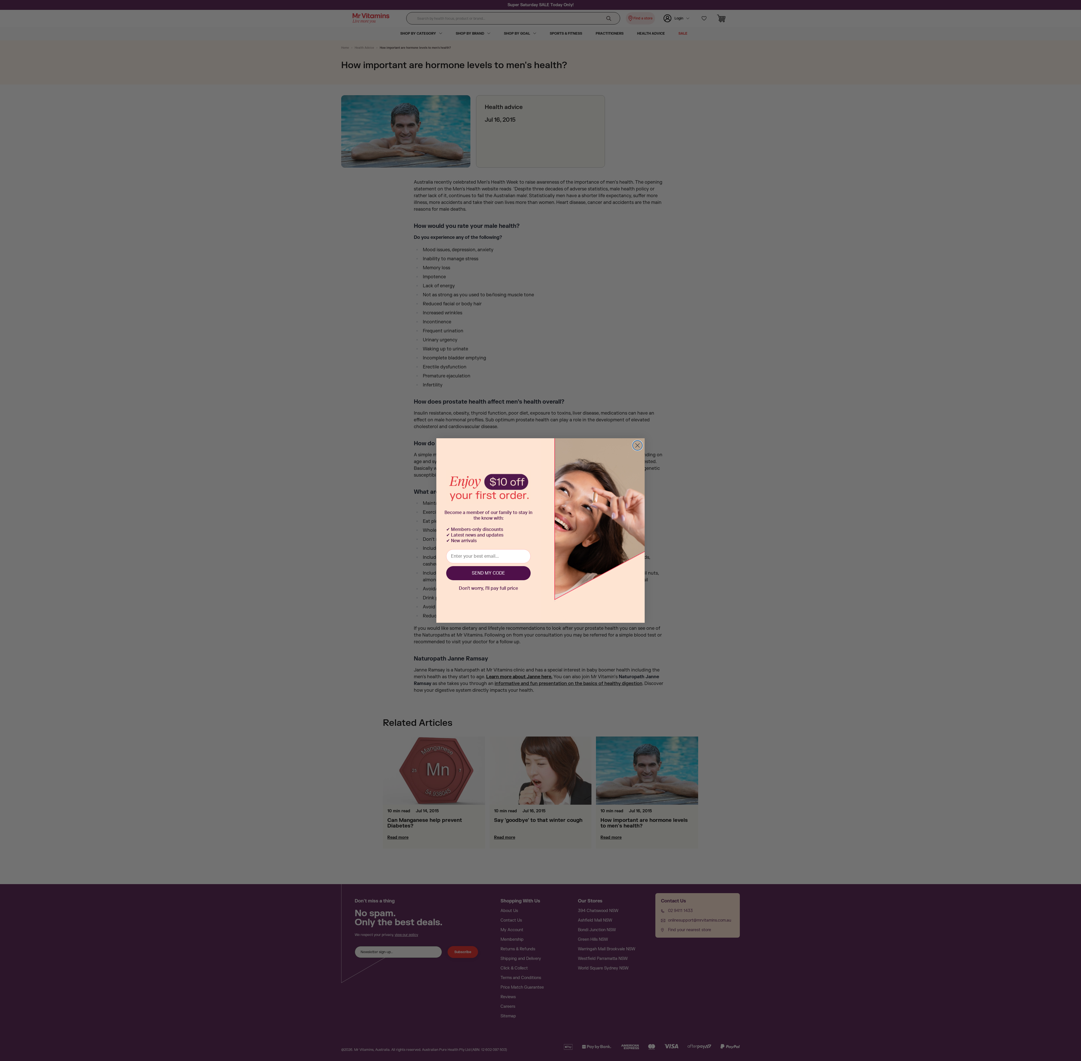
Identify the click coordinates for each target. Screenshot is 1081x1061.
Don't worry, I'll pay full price (488, 588)
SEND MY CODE (488, 573)
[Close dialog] (637, 445)
